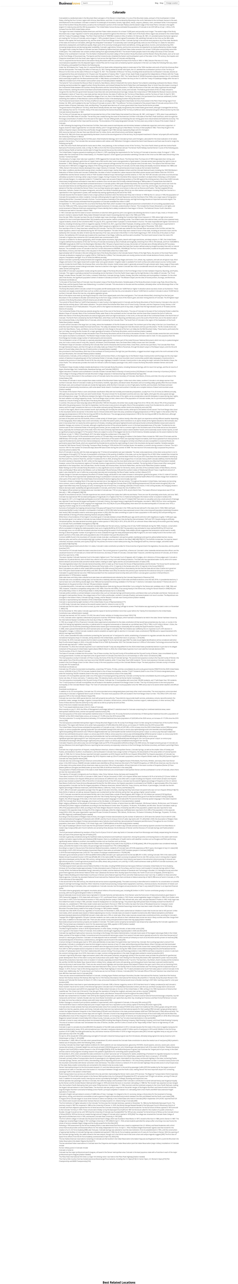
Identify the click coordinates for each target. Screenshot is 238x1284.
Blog (156, 3)
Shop (161, 3)
